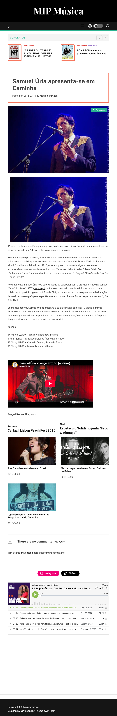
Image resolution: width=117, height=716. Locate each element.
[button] (105, 37)
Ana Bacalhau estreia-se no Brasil (27, 468)
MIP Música (58, 10)
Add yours (59, 541)
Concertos (44, 46)
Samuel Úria (22, 414)
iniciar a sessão (24, 552)
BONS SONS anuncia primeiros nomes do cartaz (54, 52)
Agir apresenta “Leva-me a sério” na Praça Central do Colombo (28, 516)
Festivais (54, 46)
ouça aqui (39, 288)
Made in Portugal (49, 95)
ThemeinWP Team (45, 710)
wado (33, 414)
